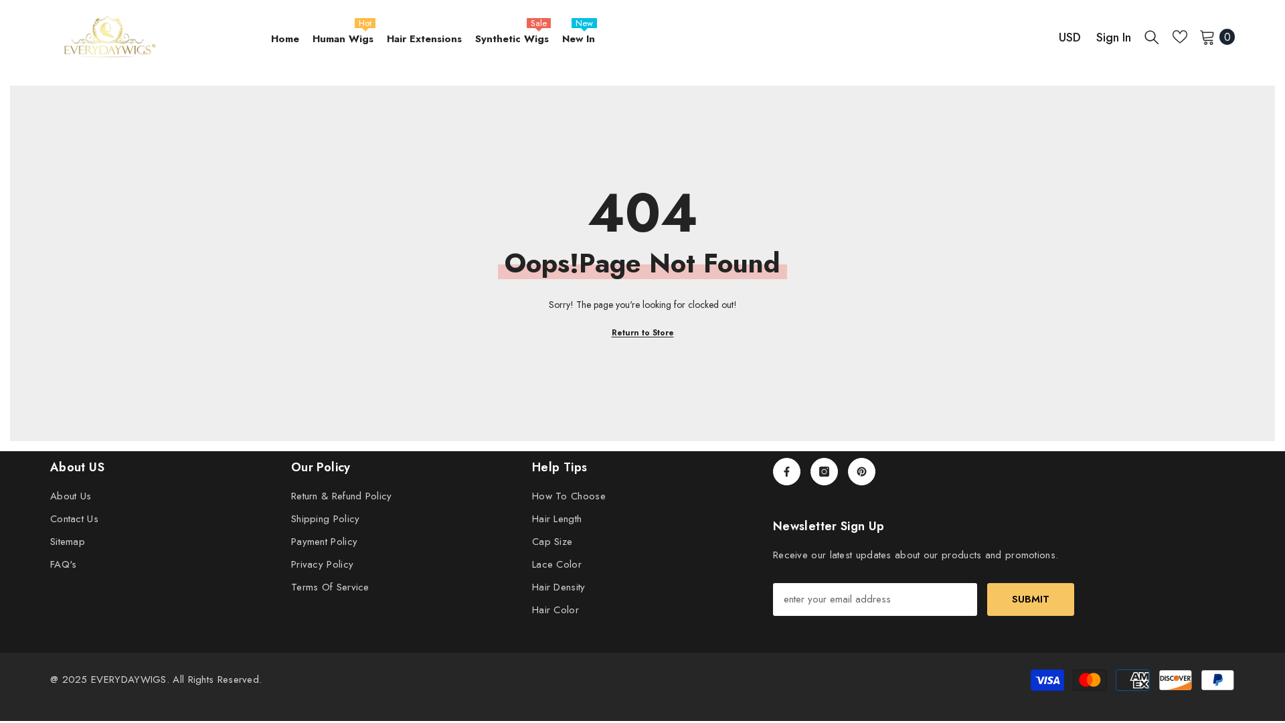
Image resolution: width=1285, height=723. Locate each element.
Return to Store (643, 333)
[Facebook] (786, 471)
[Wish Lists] (1180, 36)
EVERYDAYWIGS (129, 679)
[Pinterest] (861, 471)
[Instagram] (824, 471)
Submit (1030, 599)
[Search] (1152, 36)
